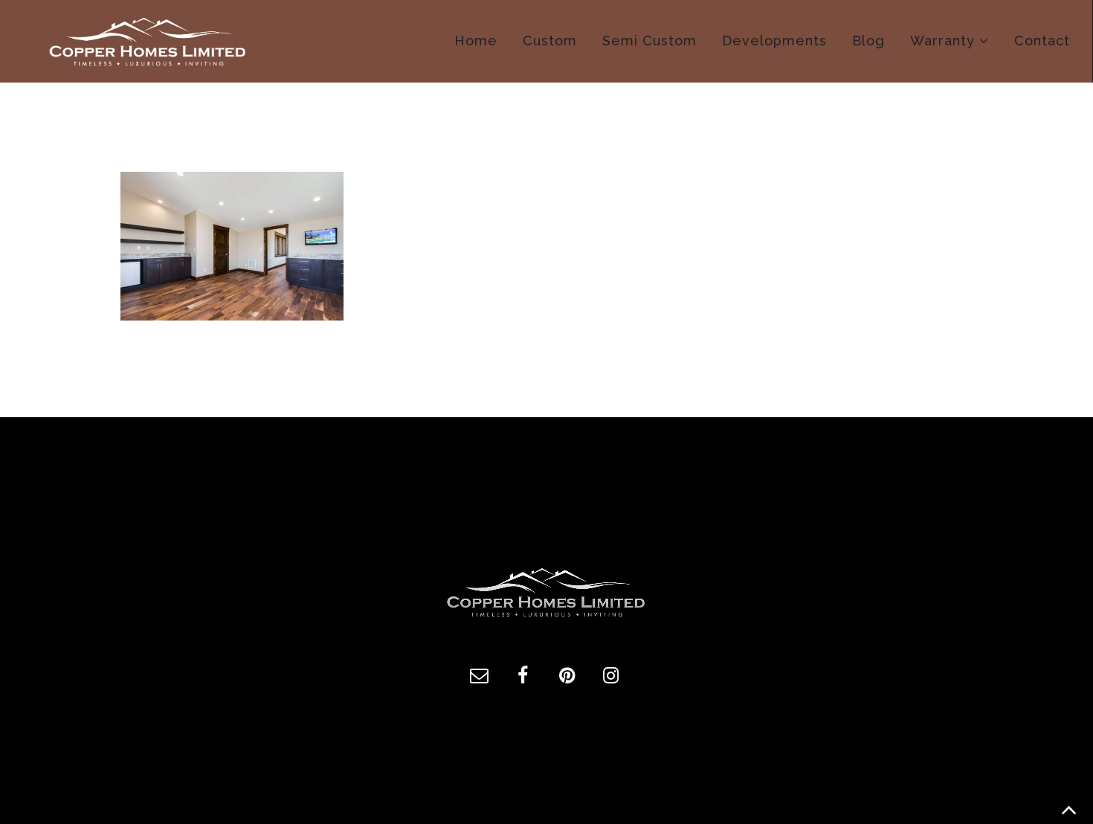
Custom (550, 40)
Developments (774, 40)
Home (475, 40)
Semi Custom (649, 40)
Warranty (942, 40)
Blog (868, 40)
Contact (1042, 40)
